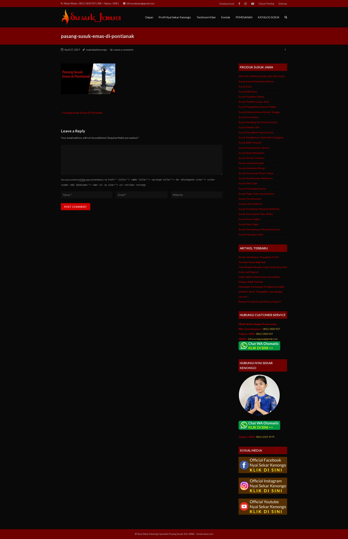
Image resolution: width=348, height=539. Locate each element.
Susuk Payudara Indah (251, 234)
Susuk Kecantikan (249, 117)
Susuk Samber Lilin (249, 127)
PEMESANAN (244, 17)
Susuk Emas (245, 86)
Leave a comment (123, 49)
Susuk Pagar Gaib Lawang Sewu (256, 193)
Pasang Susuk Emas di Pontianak (82, 112)
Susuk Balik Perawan (250, 142)
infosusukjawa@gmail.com (140, 3)
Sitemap (282, 3)
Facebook (239, 3)
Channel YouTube (252, 3)
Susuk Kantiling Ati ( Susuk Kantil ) (258, 122)
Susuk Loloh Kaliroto (250, 203)
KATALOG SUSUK (268, 17)
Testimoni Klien (206, 17)
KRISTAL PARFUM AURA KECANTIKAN (262, 76)
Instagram (245, 3)
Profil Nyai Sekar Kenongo (175, 17)
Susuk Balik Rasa (248, 91)
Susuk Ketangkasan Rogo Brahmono (259, 229)
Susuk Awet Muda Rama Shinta (256, 81)
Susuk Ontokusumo (250, 198)
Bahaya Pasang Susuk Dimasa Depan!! (260, 301)
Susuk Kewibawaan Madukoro (256, 178)
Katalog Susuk (226, 3)
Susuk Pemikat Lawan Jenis (254, 101)
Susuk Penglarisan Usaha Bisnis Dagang (261, 137)
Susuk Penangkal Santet (252, 188)
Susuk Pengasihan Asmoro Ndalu (257, 106)
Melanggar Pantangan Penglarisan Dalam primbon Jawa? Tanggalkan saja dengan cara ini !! (262, 291)
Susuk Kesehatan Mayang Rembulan (259, 208)
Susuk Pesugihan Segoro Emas (256, 132)
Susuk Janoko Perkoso (252, 157)
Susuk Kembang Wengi (252, 168)
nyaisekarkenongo (96, 49)
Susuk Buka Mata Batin (251, 152)
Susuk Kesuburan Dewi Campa (256, 173)
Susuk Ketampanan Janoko (254, 147)
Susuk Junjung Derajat (251, 162)
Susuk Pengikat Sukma (251, 96)
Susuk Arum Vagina (249, 219)
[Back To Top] (338, 529)
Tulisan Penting (266, 3)
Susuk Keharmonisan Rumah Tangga (259, 112)
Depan (149, 17)
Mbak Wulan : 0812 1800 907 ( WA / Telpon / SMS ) (91, 3)
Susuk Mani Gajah (248, 224)
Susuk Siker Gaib (248, 183)
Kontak (225, 17)
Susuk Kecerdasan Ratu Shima (256, 213)
